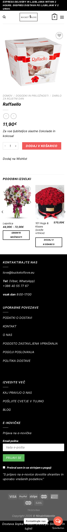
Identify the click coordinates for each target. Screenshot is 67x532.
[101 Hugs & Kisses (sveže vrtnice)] (49, 202)
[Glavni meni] (62, 17)
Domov (7, 95)
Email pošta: (11, 440)
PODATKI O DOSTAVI (17, 318)
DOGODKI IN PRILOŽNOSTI (32, 95)
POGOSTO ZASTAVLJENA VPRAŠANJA (30, 343)
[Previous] (2, 219)
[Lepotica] (17, 202)
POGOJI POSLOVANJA (18, 352)
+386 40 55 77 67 (15, 286)
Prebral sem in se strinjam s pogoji (29, 467)
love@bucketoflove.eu (18, 272)
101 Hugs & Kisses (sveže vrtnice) (42, 228)
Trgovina (33, 510)
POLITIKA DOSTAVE (17, 361)
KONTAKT (9, 326)
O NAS (7, 335)
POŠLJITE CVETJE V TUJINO (23, 401)
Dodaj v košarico (42, 146)
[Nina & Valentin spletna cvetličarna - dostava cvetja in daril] (28, 17)
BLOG (7, 410)
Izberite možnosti (16, 235)
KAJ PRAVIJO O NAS (17, 392)
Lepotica (8, 223)
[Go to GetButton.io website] (58, 528)
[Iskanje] (4, 17)
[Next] (64, 219)
